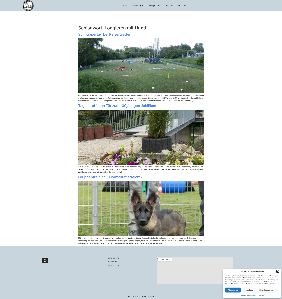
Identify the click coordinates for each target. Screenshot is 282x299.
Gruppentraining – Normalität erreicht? (110, 177)
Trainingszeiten (153, 5)
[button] (277, 271)
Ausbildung (136, 5)
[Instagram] (45, 260)
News (125, 5)
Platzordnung (114, 265)
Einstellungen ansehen (268, 290)
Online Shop (182, 5)
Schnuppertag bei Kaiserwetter (104, 34)
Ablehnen (249, 290)
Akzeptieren (233, 290)
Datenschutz (113, 258)
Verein (167, 5)
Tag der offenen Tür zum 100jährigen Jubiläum (117, 106)
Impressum (260, 295)
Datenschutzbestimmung (248, 295)
